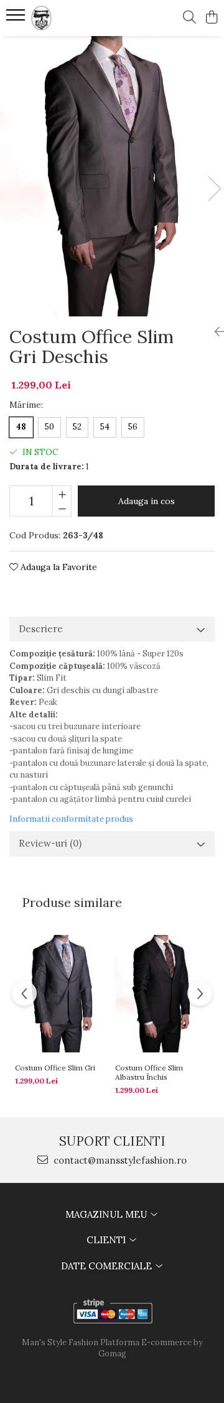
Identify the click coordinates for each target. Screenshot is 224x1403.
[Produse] (17, 18)
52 (77, 426)
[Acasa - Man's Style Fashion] (77, 18)
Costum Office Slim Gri (55, 1067)
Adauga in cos (146, 501)
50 (49, 426)
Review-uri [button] (50, 843)
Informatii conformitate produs (71, 819)
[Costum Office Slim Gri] (62, 993)
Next (214, 188)
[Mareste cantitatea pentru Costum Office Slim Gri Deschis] (62, 493)
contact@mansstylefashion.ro (119, 1160)
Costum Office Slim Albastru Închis (149, 1072)
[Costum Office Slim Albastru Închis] (162, 993)
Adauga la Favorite (57, 567)
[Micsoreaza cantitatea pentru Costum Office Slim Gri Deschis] (62, 508)
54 (105, 426)
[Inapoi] (214, 331)
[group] (112, 176)
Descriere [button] (41, 629)
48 (21, 426)
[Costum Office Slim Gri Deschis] (112, 176)
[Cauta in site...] (189, 18)
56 (133, 426)
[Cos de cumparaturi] (211, 18)
